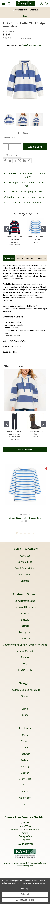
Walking (25, 760)
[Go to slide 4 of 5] (29, 533)
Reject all (25, 894)
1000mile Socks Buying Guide (25, 690)
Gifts (25, 785)
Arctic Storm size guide (31, 45)
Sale (25, 804)
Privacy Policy (25, 670)
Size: (25, 133)
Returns (29, 258)
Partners (25, 626)
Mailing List (25, 632)
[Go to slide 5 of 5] (33, 533)
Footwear (25, 754)
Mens (25, 735)
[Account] (41, 3)
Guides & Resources (25, 549)
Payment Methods (25, 651)
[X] (19, 160)
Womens (25, 741)
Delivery (20, 258)
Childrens (25, 747)
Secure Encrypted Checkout (26, 10)
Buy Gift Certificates (25, 601)
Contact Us (25, 638)
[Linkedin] (24, 160)
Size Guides (25, 574)
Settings (25, 888)
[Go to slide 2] (43, 229)
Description (9, 258)
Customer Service (25, 594)
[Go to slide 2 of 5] (21, 533)
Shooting (25, 766)
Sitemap (25, 580)
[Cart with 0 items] (46, 3)
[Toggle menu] (3, 3)
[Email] (10, 160)
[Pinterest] (29, 160)
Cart (25, 702)
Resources (25, 555)
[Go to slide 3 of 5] (25, 533)
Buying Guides (25, 562)
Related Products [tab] (25, 449)
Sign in (25, 708)
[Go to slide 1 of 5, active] (17, 533)
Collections (25, 798)
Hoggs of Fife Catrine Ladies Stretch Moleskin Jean (14, 434)
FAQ (25, 663)
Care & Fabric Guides (25, 568)
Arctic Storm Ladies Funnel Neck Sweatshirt (14, 239)
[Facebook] (5, 160)
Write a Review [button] (26, 38)
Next (47, 10)
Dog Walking (25, 779)
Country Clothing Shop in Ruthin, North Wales (25, 644)
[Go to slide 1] (6, 229)
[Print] (14, 160)
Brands (25, 791)
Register (25, 715)
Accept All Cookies (25, 899)
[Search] (9, 3)
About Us (25, 613)
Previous (2, 10)
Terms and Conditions (25, 607)
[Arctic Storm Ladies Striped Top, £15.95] (25, 484)
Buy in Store (41, 258)
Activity (25, 772)
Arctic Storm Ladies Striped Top (25, 518)
